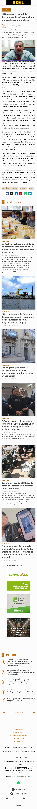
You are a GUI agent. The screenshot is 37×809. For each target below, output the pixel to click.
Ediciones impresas (19, 735)
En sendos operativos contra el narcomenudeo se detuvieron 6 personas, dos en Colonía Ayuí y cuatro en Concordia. (21, 682)
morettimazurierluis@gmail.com (20, 798)
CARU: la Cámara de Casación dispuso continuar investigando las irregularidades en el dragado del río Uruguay (18, 318)
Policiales (19, 732)
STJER (31, 188)
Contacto (19, 739)
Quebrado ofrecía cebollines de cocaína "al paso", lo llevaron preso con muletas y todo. (21, 672)
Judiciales (6, 10)
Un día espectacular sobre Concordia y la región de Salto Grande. (21, 700)
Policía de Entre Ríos (10, 188)
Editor (8, 26)
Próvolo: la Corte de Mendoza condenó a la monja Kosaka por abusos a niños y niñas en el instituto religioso (18, 425)
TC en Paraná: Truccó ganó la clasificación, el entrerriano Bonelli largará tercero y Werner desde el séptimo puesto (19, 662)
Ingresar (19, 742)
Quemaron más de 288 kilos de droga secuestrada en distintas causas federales (17, 486)
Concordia (19, 729)
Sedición (23, 188)
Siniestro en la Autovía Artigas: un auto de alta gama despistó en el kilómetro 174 (21, 692)
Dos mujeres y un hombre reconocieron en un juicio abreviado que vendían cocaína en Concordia (18, 371)
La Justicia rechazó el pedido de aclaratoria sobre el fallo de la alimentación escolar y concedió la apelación (18, 248)
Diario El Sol (19, 713)
